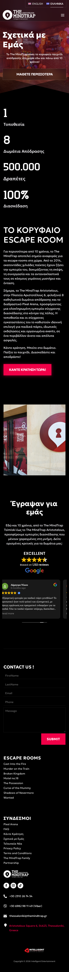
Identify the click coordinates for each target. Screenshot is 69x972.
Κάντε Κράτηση (13, 834)
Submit (53, 739)
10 (47, 470)
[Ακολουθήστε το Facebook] (6, 885)
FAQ (6, 829)
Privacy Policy (12, 848)
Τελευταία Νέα (13, 843)
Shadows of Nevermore (19, 792)
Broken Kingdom (14, 773)
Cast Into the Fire (15, 763)
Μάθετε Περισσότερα (34, 74)
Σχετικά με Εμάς (14, 838)
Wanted (9, 797)
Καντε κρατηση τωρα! (27, 370)
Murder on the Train (16, 768)
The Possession (13, 783)
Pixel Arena (11, 824)
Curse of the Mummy (17, 788)
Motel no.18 (11, 778)
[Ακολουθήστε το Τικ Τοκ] (20, 885)
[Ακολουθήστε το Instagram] (13, 885)
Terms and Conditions (18, 853)
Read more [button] (13, 613)
